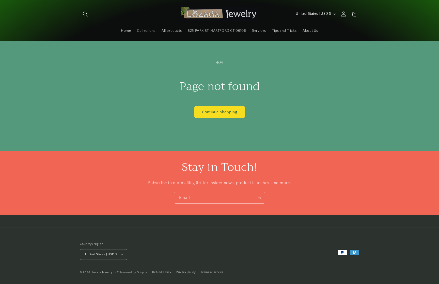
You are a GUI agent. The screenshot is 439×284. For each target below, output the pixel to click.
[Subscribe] (259, 198)
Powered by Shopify (133, 272)
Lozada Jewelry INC (105, 272)
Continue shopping (219, 112)
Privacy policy (186, 272)
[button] (85, 14)
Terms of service (212, 272)
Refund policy (161, 272)
